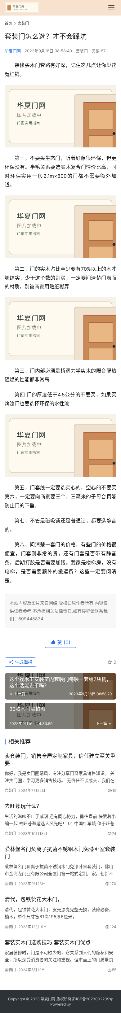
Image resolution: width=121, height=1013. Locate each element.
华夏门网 (13, 50)
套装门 (82, 50)
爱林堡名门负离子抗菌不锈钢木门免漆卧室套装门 (60, 852)
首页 (8, 23)
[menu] (111, 7)
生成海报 (23, 662)
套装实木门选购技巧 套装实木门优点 (48, 942)
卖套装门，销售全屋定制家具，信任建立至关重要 (60, 759)
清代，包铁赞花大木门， (34, 899)
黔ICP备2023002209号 (92, 999)
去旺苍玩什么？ (23, 806)
